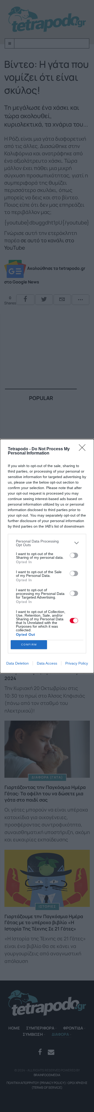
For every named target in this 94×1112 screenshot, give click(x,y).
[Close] (84, 449)
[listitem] (47, 543)
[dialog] (47, 556)
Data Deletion (17, 663)
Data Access (47, 663)
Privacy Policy (76, 663)
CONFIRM (29, 644)
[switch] (74, 555)
